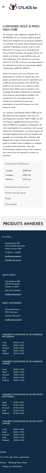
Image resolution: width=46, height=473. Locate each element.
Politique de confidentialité (12, 466)
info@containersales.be (13, 320)
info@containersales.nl (13, 256)
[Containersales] (23, 6)
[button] (2, 470)
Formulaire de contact (13, 260)
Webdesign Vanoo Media (17, 463)
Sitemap (3, 463)
